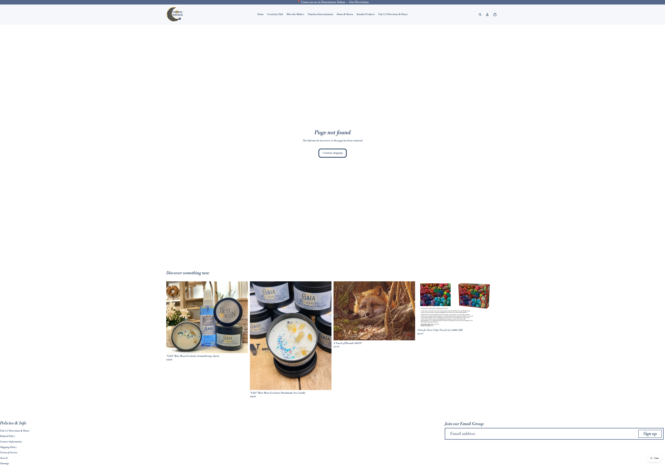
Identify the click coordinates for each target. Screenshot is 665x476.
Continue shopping (333, 153)
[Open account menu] (487, 14)
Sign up (650, 433)
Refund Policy (7, 436)
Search (4, 458)
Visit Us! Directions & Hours (14, 430)
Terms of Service (8, 452)
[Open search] (480, 14)
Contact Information (11, 441)
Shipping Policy (8, 447)
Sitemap (4, 463)
